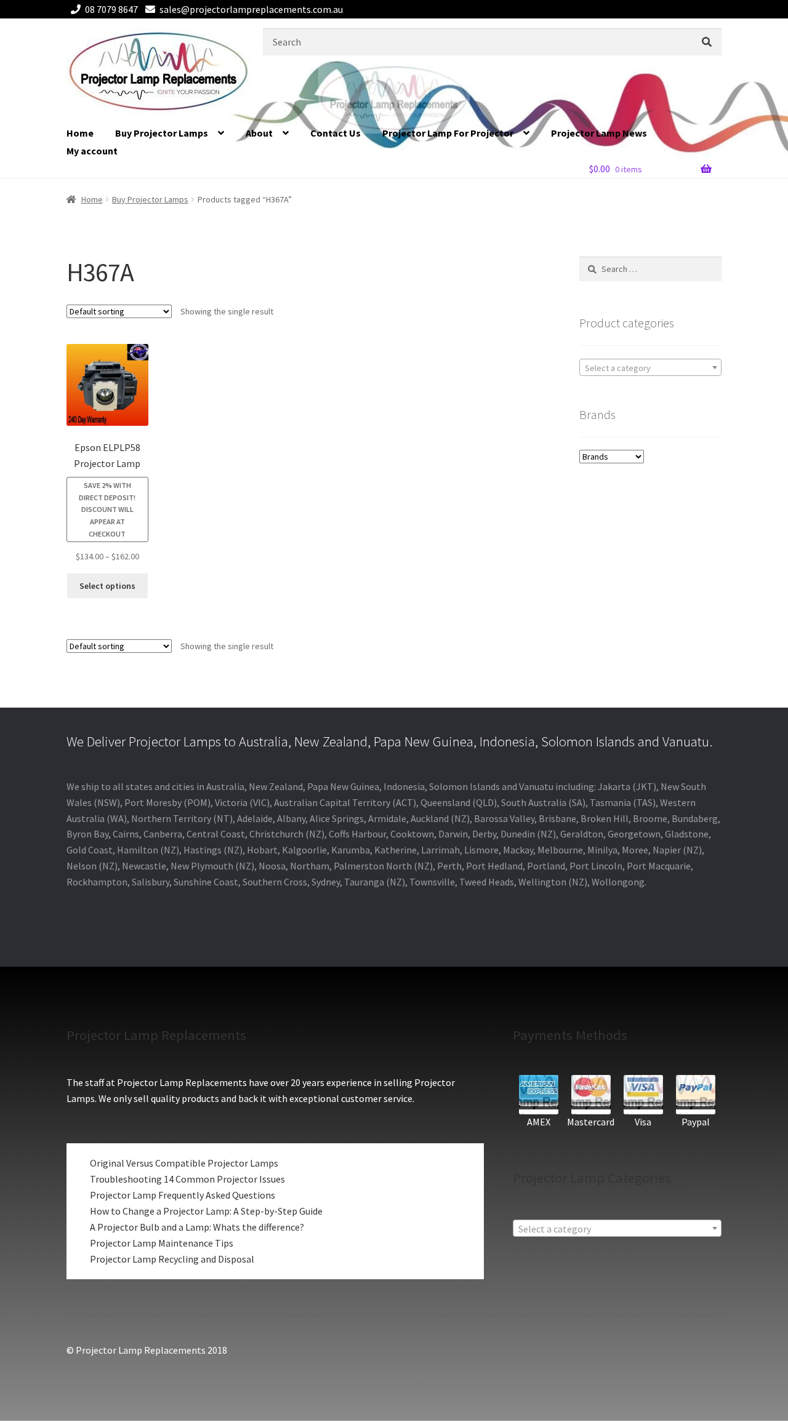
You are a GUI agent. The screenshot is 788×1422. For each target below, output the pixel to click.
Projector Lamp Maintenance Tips (161, 1243)
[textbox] (650, 368)
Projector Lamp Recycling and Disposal (172, 1259)
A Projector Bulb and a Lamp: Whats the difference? (197, 1227)
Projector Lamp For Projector (447, 133)
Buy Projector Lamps (161, 133)
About (259, 133)
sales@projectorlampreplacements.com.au (251, 9)
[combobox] (650, 367)
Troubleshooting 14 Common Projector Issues (187, 1179)
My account (92, 151)
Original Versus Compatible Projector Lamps (184, 1163)
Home (80, 133)
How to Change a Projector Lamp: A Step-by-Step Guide (206, 1211)
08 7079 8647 (111, 9)
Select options (107, 585)
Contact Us (335, 133)
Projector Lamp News (599, 133)
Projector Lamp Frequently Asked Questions (182, 1195)
